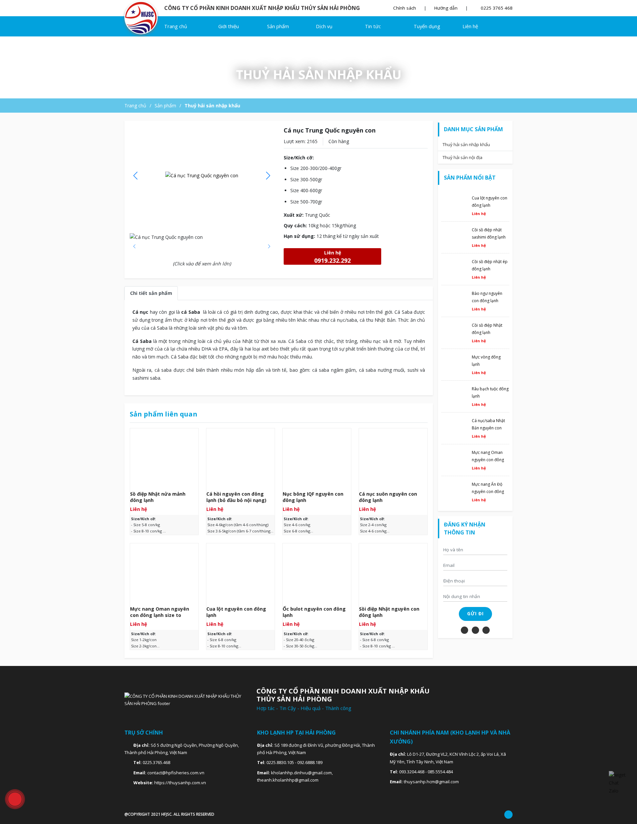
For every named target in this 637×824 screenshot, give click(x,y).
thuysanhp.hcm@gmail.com (431, 782)
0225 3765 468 (496, 8)
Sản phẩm (278, 26)
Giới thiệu (228, 26)
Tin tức (373, 26)
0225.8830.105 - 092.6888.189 (294, 762)
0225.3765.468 (156, 762)
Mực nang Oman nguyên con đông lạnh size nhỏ (488, 460)
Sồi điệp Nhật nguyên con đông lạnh (389, 612)
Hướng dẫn (446, 8)
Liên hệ (470, 26)
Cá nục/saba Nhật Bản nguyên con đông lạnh (488, 428)
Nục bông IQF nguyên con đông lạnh (313, 497)
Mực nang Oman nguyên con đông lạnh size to (159, 612)
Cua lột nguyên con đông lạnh (236, 612)
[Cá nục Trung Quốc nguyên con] (143, 17)
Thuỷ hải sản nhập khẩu (212, 105)
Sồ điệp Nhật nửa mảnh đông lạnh (157, 497)
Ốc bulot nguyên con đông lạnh (314, 612)
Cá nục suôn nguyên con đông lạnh (388, 497)
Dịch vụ (325, 26)
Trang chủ (175, 26)
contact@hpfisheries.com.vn (175, 773)
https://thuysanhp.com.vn (180, 783)
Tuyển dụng (427, 26)
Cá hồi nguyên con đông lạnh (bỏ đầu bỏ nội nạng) (236, 497)
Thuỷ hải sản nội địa (462, 157)
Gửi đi (475, 614)
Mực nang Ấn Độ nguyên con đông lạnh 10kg (488, 491)
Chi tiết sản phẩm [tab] (151, 293)
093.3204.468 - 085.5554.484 (426, 772)
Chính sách (404, 8)
